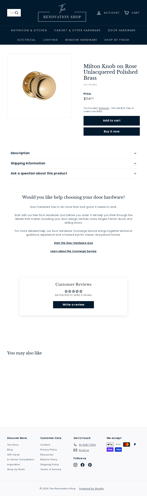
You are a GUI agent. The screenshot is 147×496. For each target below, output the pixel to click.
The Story (13, 444)
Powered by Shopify (91, 488)
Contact (45, 444)
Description (20, 153)
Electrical (27, 40)
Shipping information (28, 163)
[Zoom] (39, 86)
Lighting (50, 40)
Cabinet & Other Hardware (77, 30)
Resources (46, 454)
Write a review (74, 305)
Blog (10, 449)
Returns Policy (48, 459)
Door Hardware (122, 30)
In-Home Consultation (20, 459)
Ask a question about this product (39, 173)
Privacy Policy (48, 449)
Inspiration (13, 464)
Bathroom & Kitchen (29, 30)
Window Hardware (81, 40)
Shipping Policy (49, 464)
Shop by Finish (117, 40)
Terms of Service (50, 469)
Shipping (104, 108)
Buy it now (112, 131)
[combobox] (14, 13)
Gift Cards (13, 454)
